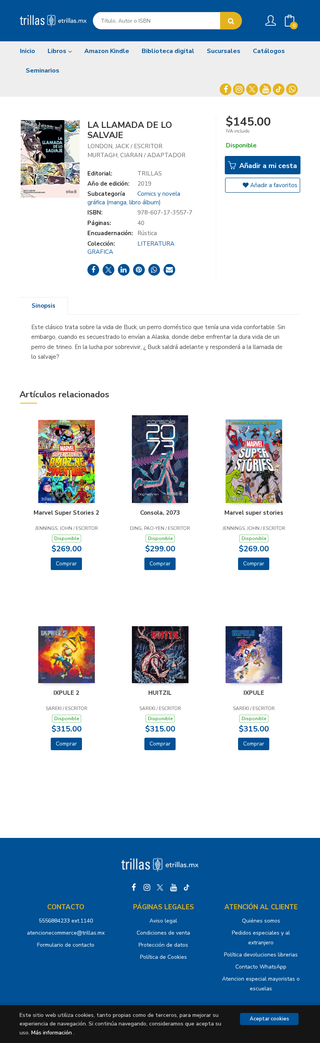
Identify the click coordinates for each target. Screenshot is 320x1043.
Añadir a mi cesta (267, 165)
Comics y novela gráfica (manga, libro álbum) (133, 198)
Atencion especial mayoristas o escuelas (261, 983)
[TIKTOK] (278, 89)
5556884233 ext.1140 (66, 920)
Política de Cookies (163, 957)
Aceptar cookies (269, 1018)
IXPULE (254, 693)
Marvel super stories (253, 513)
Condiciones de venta (163, 933)
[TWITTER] (252, 89)
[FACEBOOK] (225, 89)
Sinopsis (43, 306)
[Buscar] (231, 21)
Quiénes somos (261, 920)
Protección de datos (163, 945)
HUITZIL (160, 693)
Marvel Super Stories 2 (66, 513)
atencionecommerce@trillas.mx (66, 933)
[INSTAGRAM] (239, 89)
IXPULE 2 (66, 693)
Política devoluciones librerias (261, 954)
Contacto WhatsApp (260, 966)
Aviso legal (163, 920)
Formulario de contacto (65, 945)
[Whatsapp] (292, 89)
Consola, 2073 (160, 513)
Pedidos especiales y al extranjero (261, 937)
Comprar (66, 563)
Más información (51, 1032)
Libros (58, 51)
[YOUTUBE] (265, 89)
